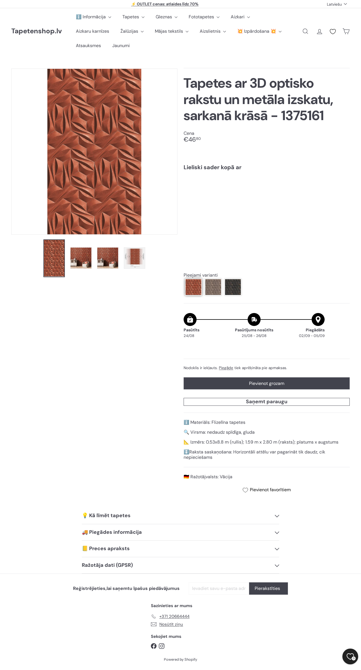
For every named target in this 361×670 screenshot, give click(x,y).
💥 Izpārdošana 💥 (257, 31)
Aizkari (238, 17)
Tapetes (131, 17)
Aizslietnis (211, 31)
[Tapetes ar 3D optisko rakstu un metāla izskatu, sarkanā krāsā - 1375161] (266, 194)
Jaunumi (121, 46)
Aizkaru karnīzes (92, 31)
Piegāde (226, 367)
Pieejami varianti (201, 274)
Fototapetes (202, 17)
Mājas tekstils (169, 31)
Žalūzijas (129, 31)
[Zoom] (94, 151)
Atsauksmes (88, 46)
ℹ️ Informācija (91, 17)
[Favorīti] (333, 31)
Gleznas (164, 17)
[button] (193, 287)
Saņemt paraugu (266, 401)
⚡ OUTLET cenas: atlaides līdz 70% (165, 3)
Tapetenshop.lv (36, 31)
